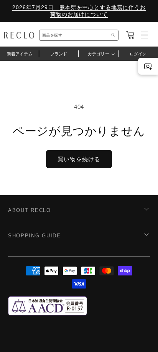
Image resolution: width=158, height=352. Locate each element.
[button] (130, 35)
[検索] (113, 35)
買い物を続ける (79, 159)
